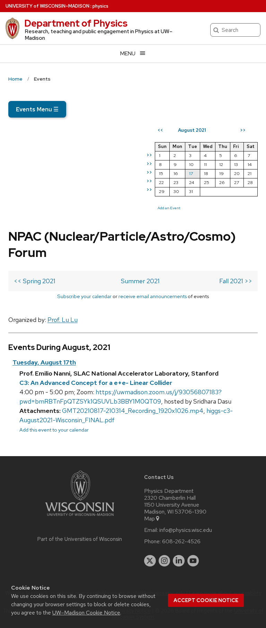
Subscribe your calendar (84, 296)
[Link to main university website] (79, 517)
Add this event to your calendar (54, 429)
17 (191, 173)
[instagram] (164, 561)
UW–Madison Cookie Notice (86, 612)
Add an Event (169, 207)
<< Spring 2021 (34, 281)
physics (100, 6)
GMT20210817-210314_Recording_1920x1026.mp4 (132, 411)
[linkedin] (179, 561)
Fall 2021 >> (235, 281)
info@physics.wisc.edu (185, 530)
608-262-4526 (181, 541)
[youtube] (193, 561)
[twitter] (150, 561)
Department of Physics (75, 23)
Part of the (79, 539)
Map (149, 518)
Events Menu (37, 109)
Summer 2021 (140, 281)
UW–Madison (47, 6)
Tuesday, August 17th (44, 362)
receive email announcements (152, 296)
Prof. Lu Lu (62, 320)
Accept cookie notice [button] (206, 600)
